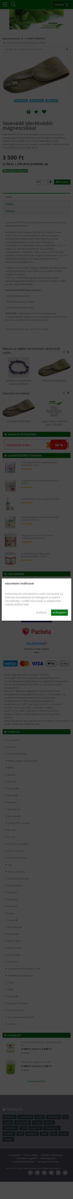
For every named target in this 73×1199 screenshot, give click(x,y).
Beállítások (41, 612)
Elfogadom (60, 612)
